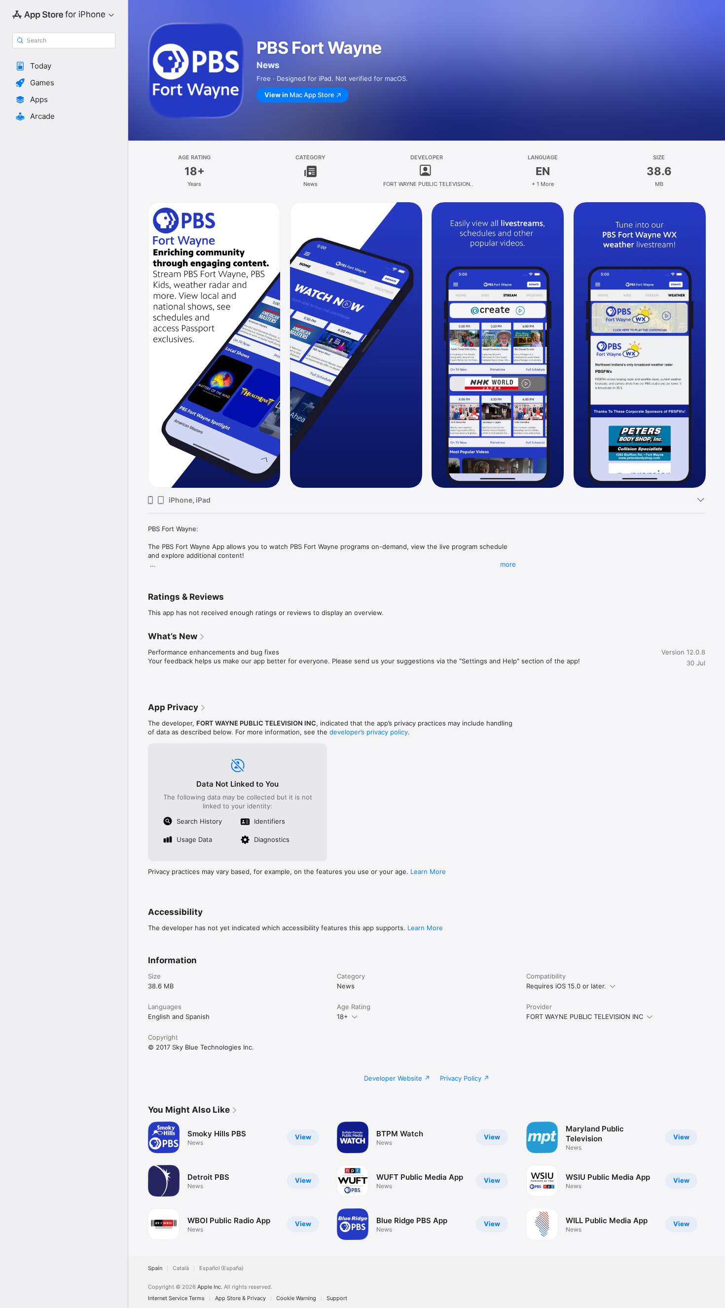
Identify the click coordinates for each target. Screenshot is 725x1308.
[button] (64, 66)
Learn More (428, 871)
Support (336, 1298)
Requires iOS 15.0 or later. (566, 986)
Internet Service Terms (176, 1298)
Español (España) (221, 1268)
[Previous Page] (138, 345)
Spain (155, 1268)
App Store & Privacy (240, 1298)
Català (181, 1268)
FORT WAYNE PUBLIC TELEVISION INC (584, 1016)
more (508, 564)
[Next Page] (715, 345)
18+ (342, 1016)
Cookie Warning (296, 1298)
